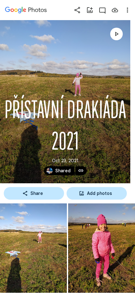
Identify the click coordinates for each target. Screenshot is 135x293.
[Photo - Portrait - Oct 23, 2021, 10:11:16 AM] (33, 248)
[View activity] (102, 10)
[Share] (77, 10)
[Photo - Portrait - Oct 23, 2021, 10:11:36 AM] (101, 248)
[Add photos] (90, 10)
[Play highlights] (116, 33)
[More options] (127, 10)
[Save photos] (115, 10)
